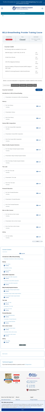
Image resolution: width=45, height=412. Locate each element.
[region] (22, 406)
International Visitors (6, 399)
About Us (18, 399)
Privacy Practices (33, 399)
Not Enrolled (9, 39)
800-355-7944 (32, 387)
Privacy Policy (19, 407)
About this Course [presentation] (15, 85)
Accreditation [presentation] (23, 85)
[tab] (6, 85)
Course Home (4, 251)
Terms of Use (28, 407)
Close (22, 409)
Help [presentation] (35, 85)
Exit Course (4, 353)
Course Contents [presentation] (6, 85)
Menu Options (22, 13)
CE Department (28, 364)
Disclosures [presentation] (30, 85)
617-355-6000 (32, 385)
